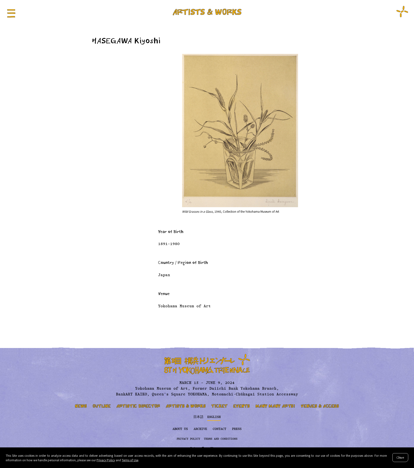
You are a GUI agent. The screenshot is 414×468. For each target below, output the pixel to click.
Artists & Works (207, 12)
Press (237, 429)
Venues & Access (320, 406)
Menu (11, 13)
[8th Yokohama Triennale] (402, 11)
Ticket (219, 406)
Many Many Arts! (275, 406)
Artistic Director (138, 406)
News (81, 406)
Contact (219, 429)
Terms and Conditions (220, 439)
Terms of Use (130, 460)
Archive (200, 429)
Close (400, 457)
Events (241, 406)
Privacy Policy (106, 460)
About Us (180, 429)
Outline (102, 406)
